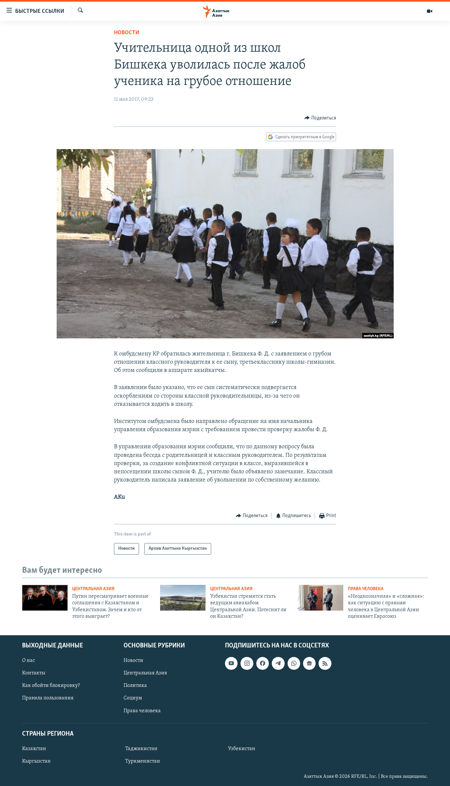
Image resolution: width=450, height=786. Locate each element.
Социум (133, 698)
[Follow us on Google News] (309, 663)
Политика (135, 685)
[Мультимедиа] (429, 11)
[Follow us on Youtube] (231, 663)
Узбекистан (241, 748)
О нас (28, 660)
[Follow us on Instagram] (246, 663)
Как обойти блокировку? (51, 685)
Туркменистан (142, 761)
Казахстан (34, 748)
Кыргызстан (36, 761)
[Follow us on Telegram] (278, 663)
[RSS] (325, 663)
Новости (126, 33)
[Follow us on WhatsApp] (294, 663)
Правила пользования (47, 698)
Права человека (365, 589)
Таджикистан (141, 748)
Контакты (33, 673)
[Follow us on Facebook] (262, 663)
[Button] (320, 118)
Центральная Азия (93, 589)
